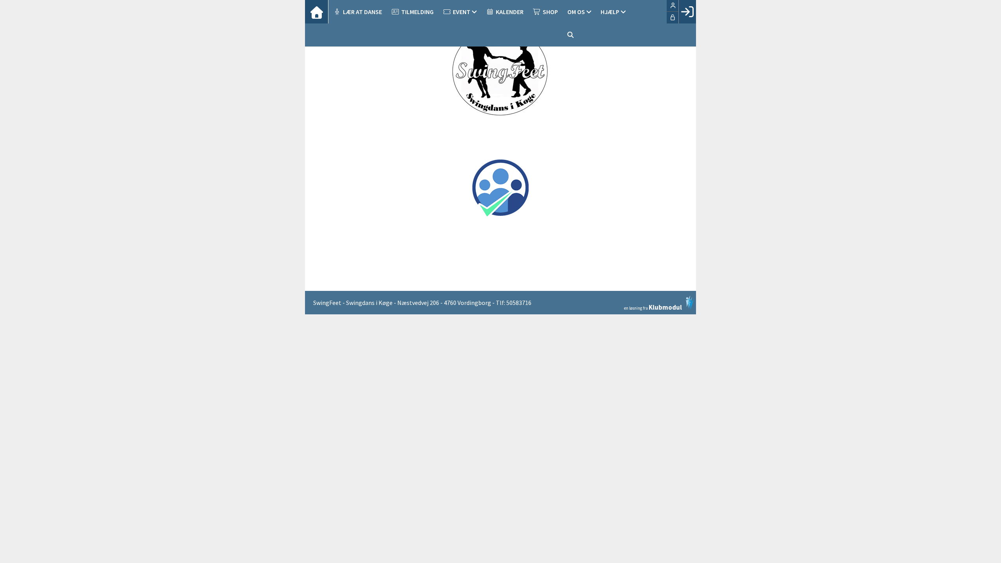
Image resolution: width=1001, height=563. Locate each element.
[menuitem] (316, 11)
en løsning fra (653, 306)
